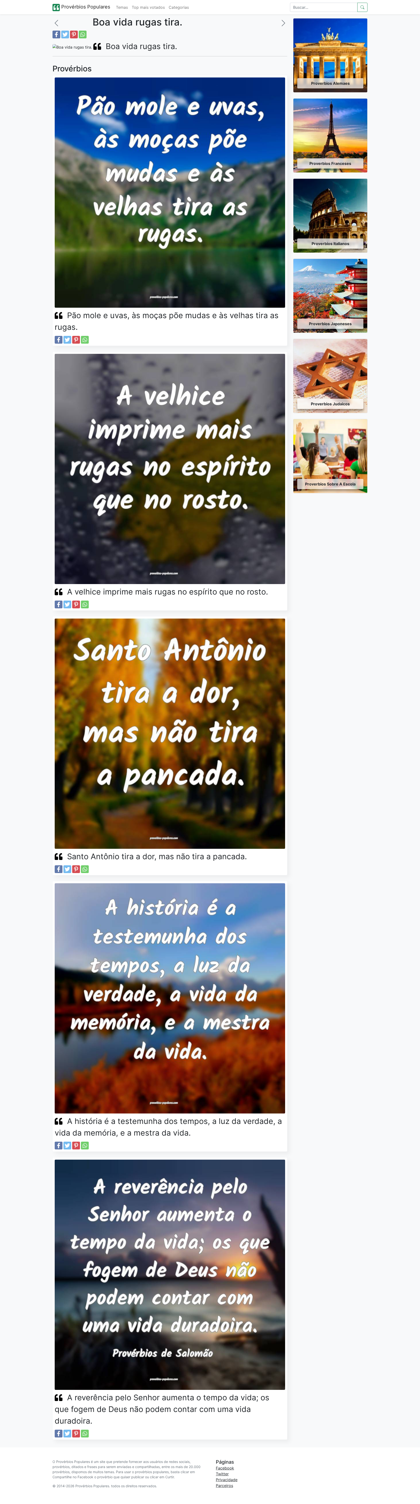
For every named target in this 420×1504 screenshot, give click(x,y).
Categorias (179, 7)
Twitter (222, 1473)
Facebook (225, 1468)
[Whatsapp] (83, 34)
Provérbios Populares (85, 7)
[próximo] (283, 23)
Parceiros (224, 1485)
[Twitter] (65, 34)
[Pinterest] (74, 34)
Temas (122, 7)
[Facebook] (56, 34)
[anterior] (56, 23)
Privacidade (226, 1479)
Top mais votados (148, 7)
